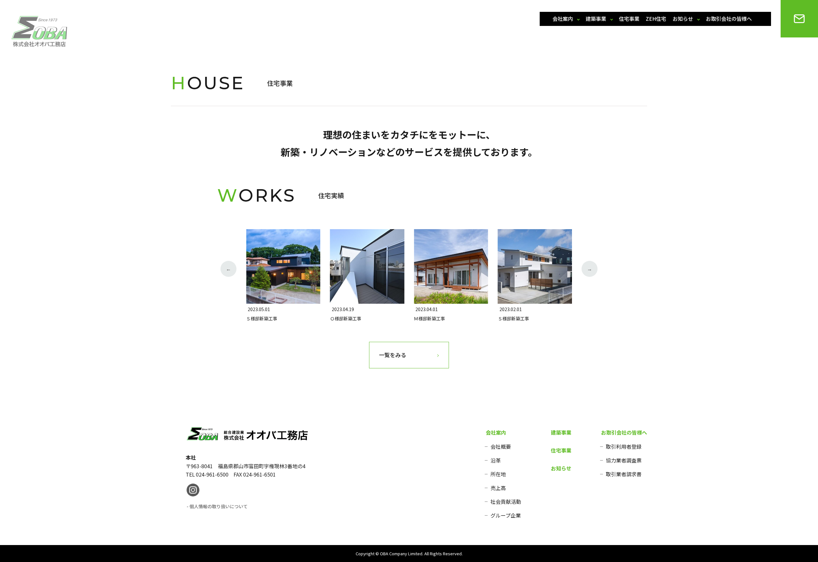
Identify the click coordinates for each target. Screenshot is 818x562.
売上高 (498, 487)
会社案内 (562, 18)
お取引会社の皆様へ (729, 18)
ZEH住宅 (656, 18)
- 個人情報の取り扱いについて (217, 506)
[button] (228, 269)
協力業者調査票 (624, 460)
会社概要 (500, 446)
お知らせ (683, 18)
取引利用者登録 (624, 446)
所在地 (498, 474)
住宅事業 (629, 18)
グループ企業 (505, 515)
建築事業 (596, 18)
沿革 (495, 460)
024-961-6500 (212, 474)
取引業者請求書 (624, 474)
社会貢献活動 (505, 501)
